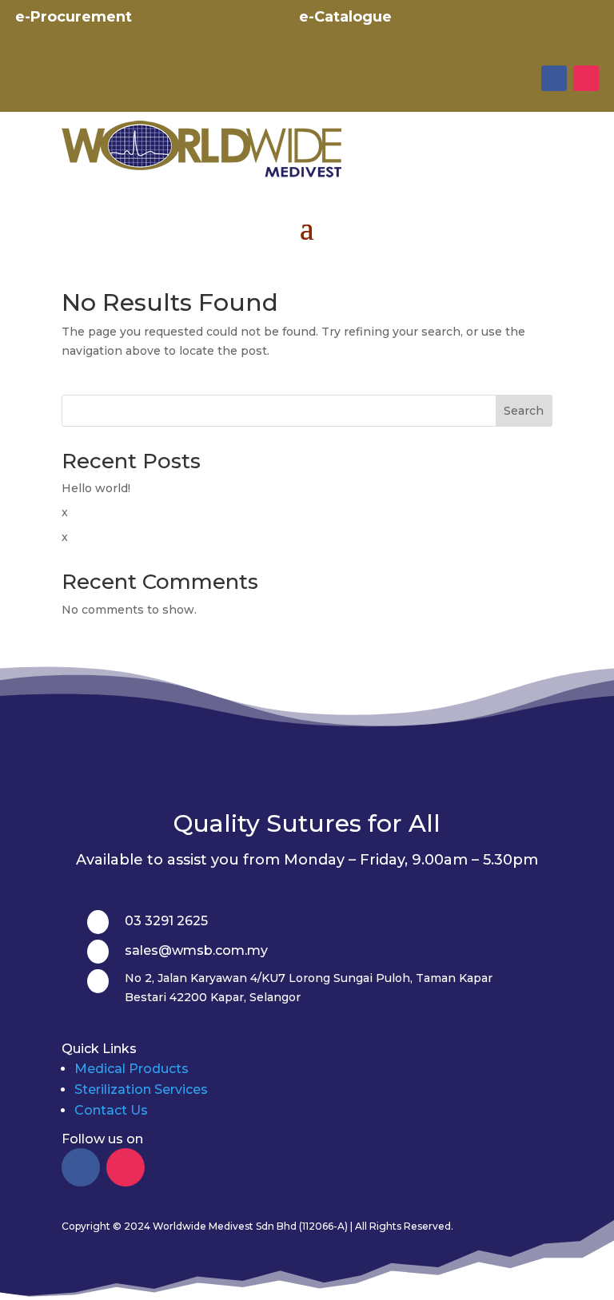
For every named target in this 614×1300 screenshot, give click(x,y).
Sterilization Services (141, 1089)
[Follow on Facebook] (554, 78)
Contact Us (111, 1110)
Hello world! (96, 488)
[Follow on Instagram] (586, 78)
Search (524, 411)
